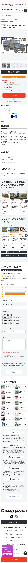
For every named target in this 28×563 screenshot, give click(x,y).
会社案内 (7, 544)
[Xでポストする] (12, 116)
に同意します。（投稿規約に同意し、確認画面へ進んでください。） (15, 364)
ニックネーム (6, 328)
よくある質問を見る (13, 496)
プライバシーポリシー (20, 544)
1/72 (9, 110)
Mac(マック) (11, 108)
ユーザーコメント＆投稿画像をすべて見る (11, 270)
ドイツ (9, 157)
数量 (3, 90)
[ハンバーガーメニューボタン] (25, 10)
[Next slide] (27, 45)
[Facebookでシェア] (15, 116)
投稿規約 (6, 364)
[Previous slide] (1, 45)
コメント (5, 337)
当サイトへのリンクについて (20, 547)
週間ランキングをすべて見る (14, 252)
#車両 (2, 121)
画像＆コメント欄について (16, 273)
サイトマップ (14, 549)
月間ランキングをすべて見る (14, 256)
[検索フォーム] (22, 10)
